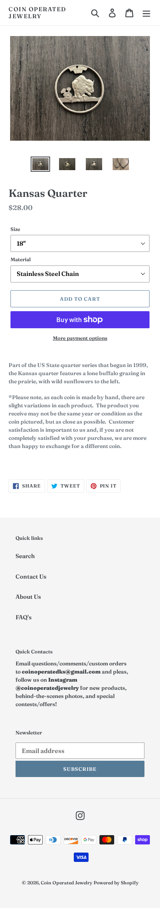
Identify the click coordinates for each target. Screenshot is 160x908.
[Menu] (146, 12)
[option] (40, 165)
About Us (28, 596)
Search (25, 556)
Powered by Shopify (116, 883)
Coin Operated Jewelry (37, 13)
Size (15, 229)
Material (20, 259)
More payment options (80, 338)
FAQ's (23, 617)
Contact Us (31, 576)
